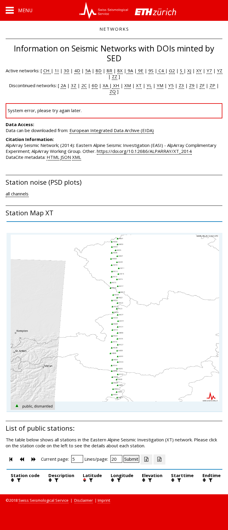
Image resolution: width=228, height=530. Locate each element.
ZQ (113, 91)
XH (115, 85)
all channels (17, 194)
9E (140, 70)
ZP (212, 85)
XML (76, 157)
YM (160, 85)
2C (84, 85)
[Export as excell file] (146, 459)
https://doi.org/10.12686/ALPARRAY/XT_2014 (144, 151)
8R (109, 70)
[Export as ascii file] (159, 459)
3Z (73, 85)
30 (66, 70)
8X (120, 70)
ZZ (114, 76)
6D (95, 85)
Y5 (171, 85)
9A (129, 70)
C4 (161, 70)
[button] (19, 10)
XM (127, 85)
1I (57, 70)
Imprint (104, 500)
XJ (189, 70)
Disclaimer (83, 500)
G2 (172, 70)
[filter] (18, 480)
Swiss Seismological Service (43, 500)
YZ (219, 70)
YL (149, 85)
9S (150, 70)
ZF (202, 85)
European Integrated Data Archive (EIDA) (111, 130)
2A (63, 85)
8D (99, 70)
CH (47, 70)
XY (199, 70)
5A (88, 70)
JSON (66, 157)
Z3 (181, 85)
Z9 (191, 85)
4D (77, 70)
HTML (53, 157)
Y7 (209, 70)
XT (139, 85)
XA (106, 85)
